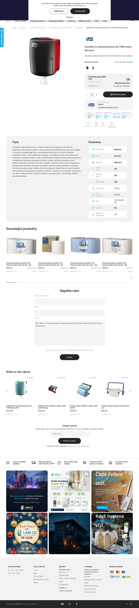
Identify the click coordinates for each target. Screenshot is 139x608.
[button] (131, 278)
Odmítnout (59, 11)
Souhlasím (80, 11)
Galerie (36, 582)
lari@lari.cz (63, 588)
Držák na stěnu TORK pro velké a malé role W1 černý (52, 407)
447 (115, 169)
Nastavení (69, 17)
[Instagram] (69, 604)
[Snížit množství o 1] (87, 95)
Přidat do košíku (119, 94)
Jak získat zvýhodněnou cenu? (108, 107)
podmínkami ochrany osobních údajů (80, 350)
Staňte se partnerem (91, 570)
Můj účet (87, 576)
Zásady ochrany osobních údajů (93, 581)
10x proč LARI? (38, 576)
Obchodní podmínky (91, 586)
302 (115, 175)
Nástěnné (118, 149)
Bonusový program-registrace (91, 573)
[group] (22, 395)
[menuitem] (9, 21)
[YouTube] (62, 604)
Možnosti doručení (122, 83)
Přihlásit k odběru (69, 441)
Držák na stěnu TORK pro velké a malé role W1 (83, 407)
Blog (35, 573)
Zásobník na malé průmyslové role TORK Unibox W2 (19, 407)
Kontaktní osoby (64, 570)
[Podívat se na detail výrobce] (90, 39)
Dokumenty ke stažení (41, 579)
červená (117, 156)
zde (84, 5)
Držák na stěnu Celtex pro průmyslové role (115, 407)
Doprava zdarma (90, 589)
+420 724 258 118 (65, 591)
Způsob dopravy (90, 592)
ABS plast (118, 162)
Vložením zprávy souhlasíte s (69, 350)
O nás (35, 570)
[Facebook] (77, 604)
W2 (115, 208)
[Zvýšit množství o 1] (97, 95)
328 (115, 182)
